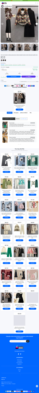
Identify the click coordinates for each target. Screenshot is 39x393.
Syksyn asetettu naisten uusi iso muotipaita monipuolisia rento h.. (32, 168)
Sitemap (2, 385)
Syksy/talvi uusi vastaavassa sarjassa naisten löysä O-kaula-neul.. (19, 328)
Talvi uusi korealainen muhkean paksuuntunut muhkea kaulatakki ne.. (19, 106)
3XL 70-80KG (19, 64)
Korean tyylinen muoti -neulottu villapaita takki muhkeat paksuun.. (32, 214)
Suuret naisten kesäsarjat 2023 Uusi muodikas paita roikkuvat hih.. (19, 168)
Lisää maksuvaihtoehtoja (28, 78)
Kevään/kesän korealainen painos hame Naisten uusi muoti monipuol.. (19, 305)
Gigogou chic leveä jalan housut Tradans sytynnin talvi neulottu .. (19, 259)
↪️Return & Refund (23, 112)
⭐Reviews (10, 112)
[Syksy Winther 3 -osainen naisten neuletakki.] (32, 252)
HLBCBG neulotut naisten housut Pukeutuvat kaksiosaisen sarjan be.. (6, 236)
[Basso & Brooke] (4, 3)
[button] (37, 24)
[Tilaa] (27, 341)
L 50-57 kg (6, 64)
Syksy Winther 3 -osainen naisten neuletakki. (32, 259)
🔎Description (16, 112)
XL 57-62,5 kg (10, 64)
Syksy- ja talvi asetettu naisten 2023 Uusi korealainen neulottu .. (32, 282)
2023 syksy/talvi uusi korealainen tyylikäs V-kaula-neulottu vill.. (32, 305)
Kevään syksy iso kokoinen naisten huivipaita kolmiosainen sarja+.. (6, 168)
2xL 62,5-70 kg (15, 64)
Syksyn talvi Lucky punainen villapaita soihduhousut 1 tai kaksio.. (6, 282)
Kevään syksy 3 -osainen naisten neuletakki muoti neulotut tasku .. (19, 191)
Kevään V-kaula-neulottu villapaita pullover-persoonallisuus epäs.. (6, 191)
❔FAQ (30, 112)
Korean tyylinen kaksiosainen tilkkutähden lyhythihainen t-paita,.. (6, 214)
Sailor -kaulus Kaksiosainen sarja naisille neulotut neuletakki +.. (32, 191)
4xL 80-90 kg (23, 64)
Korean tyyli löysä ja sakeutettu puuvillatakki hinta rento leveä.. (19, 214)
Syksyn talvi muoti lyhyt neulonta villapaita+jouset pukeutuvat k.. (19, 282)
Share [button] (3, 80)
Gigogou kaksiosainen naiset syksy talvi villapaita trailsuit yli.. (19, 236)
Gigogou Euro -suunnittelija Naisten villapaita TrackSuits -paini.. (32, 236)
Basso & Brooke (20, 389)
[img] (18, 118)
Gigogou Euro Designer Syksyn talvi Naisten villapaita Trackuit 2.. (6, 259)
